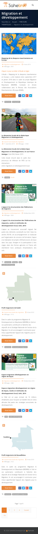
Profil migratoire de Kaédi (11, 308)
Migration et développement (12, 64)
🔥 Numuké (30, 531)
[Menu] (25, 5)
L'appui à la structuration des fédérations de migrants (17, 208)
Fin (5, 515)
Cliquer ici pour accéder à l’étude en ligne (15, 71)
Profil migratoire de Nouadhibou (14, 455)
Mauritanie (8, 102)
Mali (20, 262)
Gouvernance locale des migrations (14, 142)
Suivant (26, 510)
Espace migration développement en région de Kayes (15, 375)
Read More (8, 96)
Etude (12, 177)
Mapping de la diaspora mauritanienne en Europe (17, 59)
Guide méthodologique (8, 264)
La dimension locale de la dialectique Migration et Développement (15, 136)
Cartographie (16, 102)
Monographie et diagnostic (20, 347)
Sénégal (7, 177)
